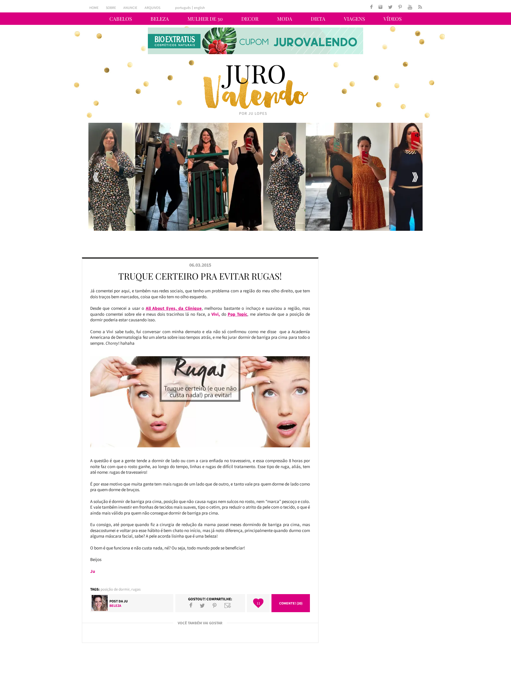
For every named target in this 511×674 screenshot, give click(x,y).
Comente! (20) (291, 603)
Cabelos (120, 18)
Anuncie (130, 7)
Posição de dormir (115, 589)
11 (258, 603)
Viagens (354, 18)
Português (183, 7)
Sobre (111, 7)
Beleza (160, 18)
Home (93, 7)
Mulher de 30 (205, 18)
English (199, 7)
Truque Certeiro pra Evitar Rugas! (200, 276)
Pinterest (214, 605)
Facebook (191, 605)
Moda (284, 18)
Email (227, 605)
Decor (249, 18)
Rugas (135, 589)
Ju (126, 601)
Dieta (318, 18)
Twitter (202, 605)
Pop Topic (237, 314)
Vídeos (393, 18)
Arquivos (152, 7)
